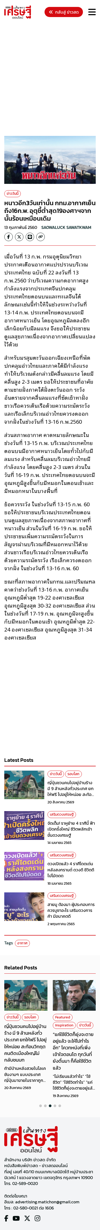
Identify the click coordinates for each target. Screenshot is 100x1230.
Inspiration (64, 1025)
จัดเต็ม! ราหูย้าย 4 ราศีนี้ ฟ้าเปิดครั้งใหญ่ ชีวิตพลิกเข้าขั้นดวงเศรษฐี (71, 829)
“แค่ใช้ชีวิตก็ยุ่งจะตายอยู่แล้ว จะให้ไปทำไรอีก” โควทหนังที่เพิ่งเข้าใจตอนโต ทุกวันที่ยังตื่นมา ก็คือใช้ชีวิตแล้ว (73, 1051)
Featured (62, 1017)
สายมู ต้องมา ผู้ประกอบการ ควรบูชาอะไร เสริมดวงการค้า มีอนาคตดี (71, 910)
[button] (40, 1105)
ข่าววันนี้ (12, 193)
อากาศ (22, 943)
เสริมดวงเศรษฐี (62, 814)
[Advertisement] (50, 78)
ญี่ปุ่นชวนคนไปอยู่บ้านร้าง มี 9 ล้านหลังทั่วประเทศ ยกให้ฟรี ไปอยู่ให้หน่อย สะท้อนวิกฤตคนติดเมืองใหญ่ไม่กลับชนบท (70, 794)
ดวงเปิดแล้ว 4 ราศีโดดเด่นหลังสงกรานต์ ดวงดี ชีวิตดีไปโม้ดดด (70, 869)
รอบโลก (73, 774)
